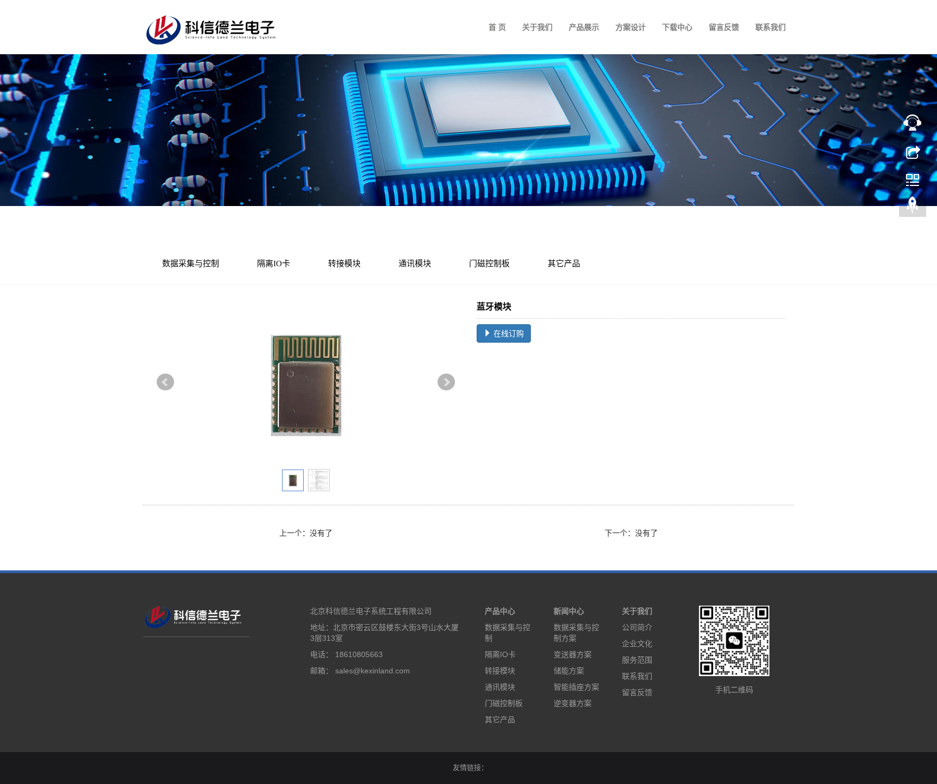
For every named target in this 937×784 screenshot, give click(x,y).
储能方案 (569, 670)
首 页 (497, 27)
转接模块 (344, 263)
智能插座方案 (576, 687)
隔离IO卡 (273, 263)
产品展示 (584, 27)
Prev (165, 382)
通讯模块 (270, 233)
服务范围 (637, 660)
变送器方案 (573, 654)
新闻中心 (569, 611)
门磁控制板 (489, 263)
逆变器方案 (573, 703)
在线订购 (507, 333)
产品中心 (500, 611)
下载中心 (677, 27)
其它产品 (564, 263)
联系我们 (770, 27)
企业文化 (637, 643)
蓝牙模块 (309, 233)
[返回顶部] (912, 207)
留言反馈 (724, 27)
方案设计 (630, 27)
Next (446, 382)
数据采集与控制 (190, 263)
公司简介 (637, 627)
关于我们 (537, 27)
